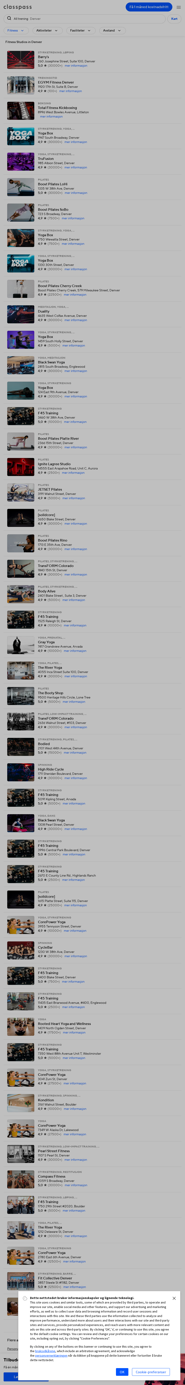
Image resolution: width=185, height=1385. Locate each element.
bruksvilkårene (45, 1351)
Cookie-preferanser (151, 1372)
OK (122, 1372)
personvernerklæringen (51, 1355)
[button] (174, 1298)
